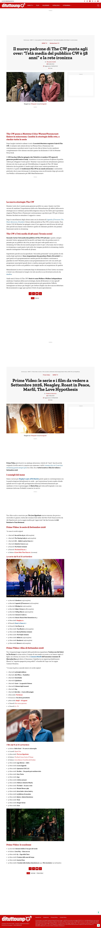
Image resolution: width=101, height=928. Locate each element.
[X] (92, 1)
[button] (98, 5)
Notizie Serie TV (54, 43)
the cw (37, 298)
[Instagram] (87, 1)
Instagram (43, 104)
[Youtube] (98, 1)
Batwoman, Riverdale (17, 222)
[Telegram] (90, 1)
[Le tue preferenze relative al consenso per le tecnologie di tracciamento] (98, 925)
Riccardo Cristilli (51, 62)
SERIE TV (32, 40)
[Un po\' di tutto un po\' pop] (13, 5)
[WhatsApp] (95, 1)
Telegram (33, 104)
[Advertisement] (50, 21)
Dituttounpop (26, 40)
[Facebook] (84, 1)
